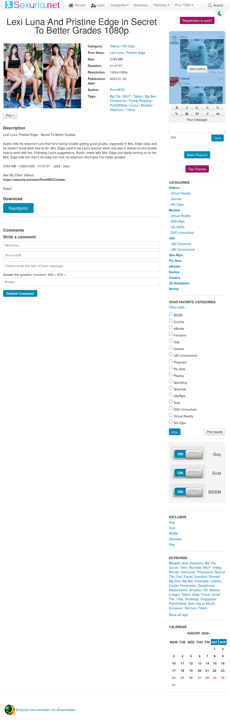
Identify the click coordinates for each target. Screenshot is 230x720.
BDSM (173, 533)
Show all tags (178, 614)
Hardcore (196, 563)
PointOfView (118, 105)
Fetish (202, 608)
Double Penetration (182, 585)
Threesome (118, 100)
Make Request (197, 155)
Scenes (176, 199)
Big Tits (115, 96)
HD (205, 590)
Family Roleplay (140, 100)
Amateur (195, 590)
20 (199, 670)
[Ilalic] (187, 107)
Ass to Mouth (205, 603)
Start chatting (197, 69)
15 (215, 663)
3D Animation (179, 283)
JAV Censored (181, 243)
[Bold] (176, 107)
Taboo (137, 96)
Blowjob (146, 105)
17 (174, 670)
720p (179, 599)
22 (215, 670)
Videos (114, 46)
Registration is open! (197, 20)
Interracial (188, 572)
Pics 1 (10, 115)
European (176, 608)
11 (182, 663)
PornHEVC (117, 89)
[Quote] (217, 113)
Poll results (215, 432)
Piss (172, 544)
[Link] (176, 113)
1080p (130, 109)
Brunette (195, 567)
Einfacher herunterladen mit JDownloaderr (46, 709)
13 (199, 663)
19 (191, 670)
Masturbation (178, 590)
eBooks (175, 266)
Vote (175, 432)
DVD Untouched (182, 232)
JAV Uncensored (183, 249)
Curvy (134, 105)
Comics (174, 277)
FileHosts (160, 5)
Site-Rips (176, 255)
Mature (215, 590)
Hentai (174, 288)
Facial (188, 576)
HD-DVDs (177, 227)
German (190, 608)
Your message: (197, 119)
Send (217, 138)
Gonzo (173, 567)
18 (182, 670)
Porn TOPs (183, 5)
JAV (172, 238)
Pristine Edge (135, 52)
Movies (174, 210)
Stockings (192, 599)
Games (174, 272)
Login (100, 5)
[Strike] (207, 107)
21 (207, 670)
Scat (172, 527)
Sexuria (79, 5)
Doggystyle (208, 599)
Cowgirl (174, 594)
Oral (179, 576)
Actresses (141, 5)
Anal (185, 563)
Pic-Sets (175, 260)
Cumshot (200, 576)
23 (223, 670)
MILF (126, 96)
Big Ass (150, 96)
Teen (183, 567)
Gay (172, 522)
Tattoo (185, 594)
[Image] (186, 113)
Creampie (201, 581)
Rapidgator (18, 208)
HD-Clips (128, 46)
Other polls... (178, 307)
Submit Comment (20, 293)
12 (191, 663)
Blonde (174, 572)
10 (174, 663)
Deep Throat (201, 594)
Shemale (175, 539)
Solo (191, 603)
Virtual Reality (180, 193)
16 (223, 663)
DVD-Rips (178, 221)
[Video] (197, 113)
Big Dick (174, 581)
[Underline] (197, 107)
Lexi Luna (117, 52)
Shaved (214, 576)
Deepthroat (206, 585)
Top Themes (197, 169)
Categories (119, 5)
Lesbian (215, 581)
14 (207, 663)
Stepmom (117, 109)
